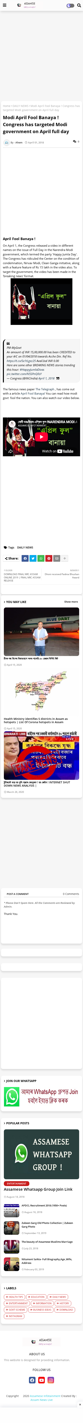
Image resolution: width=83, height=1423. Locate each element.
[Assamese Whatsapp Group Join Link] (41, 1154)
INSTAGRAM (15, 1316)
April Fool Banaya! (33, 393)
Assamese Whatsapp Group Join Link (38, 1189)
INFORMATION (44, 1303)
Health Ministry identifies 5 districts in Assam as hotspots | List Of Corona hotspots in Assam (36, 720)
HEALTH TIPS (16, 1297)
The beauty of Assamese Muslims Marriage (47, 1241)
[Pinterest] (48, 558)
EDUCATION (37, 1297)
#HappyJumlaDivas (32, 369)
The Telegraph (45, 389)
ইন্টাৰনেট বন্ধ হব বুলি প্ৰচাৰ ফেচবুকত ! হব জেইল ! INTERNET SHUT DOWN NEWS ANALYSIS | (37, 784)
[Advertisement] (41, 56)
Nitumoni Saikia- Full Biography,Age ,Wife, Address (47, 1260)
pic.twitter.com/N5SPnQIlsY (24, 374)
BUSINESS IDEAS (42, 1309)
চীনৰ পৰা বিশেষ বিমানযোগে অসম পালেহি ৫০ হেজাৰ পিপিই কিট (31, 658)
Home (6, 106)
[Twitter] (33, 558)
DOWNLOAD (66, 1309)
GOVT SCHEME (17, 1309)
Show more (71, 601)
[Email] (56, 558)
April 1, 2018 (46, 378)
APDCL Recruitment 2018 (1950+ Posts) (44, 1205)
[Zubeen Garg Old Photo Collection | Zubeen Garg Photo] (11, 1228)
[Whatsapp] (40, 558)
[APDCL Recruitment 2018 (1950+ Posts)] (11, 1210)
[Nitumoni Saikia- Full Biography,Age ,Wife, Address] (11, 1264)
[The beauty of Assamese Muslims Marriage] (11, 1247)
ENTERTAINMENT (18, 1303)
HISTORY (64, 1303)
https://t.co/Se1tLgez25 (21, 361)
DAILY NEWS (20, 106)
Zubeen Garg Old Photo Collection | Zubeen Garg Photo (47, 1224)
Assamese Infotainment (45, 1396)
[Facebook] (25, 558)
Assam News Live (41, 1400)
